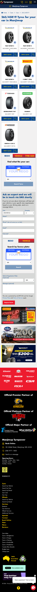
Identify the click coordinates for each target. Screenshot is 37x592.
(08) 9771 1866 (11, 451)
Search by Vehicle (7, 486)
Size (4, 210)
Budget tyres (5, 549)
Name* (5, 216)
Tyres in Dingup (6, 538)
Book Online (6, 520)
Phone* (12, 222)
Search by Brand (7, 490)
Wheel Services (6, 511)
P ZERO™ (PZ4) (27, 79)
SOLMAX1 (27, 111)
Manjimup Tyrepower (20, 6)
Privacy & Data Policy (12, 583)
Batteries (4, 506)
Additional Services (8, 513)
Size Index (5, 533)
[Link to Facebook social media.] (18, 588)
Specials (5, 515)
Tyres (4, 484)
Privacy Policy (6, 298)
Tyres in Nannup (7, 540)
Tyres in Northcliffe (7, 542)
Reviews (5, 527)
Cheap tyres (5, 551)
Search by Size (6, 488)
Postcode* (6, 234)
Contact (5, 518)
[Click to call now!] (22, 2)
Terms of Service (18, 298)
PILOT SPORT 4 (9, 46)
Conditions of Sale (22, 583)
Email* (5, 228)
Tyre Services (6, 509)
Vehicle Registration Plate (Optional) (10, 277)
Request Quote (8, 302)
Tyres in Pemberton (7, 545)
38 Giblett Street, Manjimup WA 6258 (18, 447)
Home (5, 13)
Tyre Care (5, 493)
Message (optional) (8, 283)
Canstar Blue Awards (8, 547)
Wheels (4, 497)
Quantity (27, 210)
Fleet (4, 522)
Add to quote (7, 54)
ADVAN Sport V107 (10, 111)
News (4, 525)
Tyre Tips (4, 495)
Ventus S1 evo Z (9, 143)
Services (5, 504)
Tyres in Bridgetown (8, 536)
